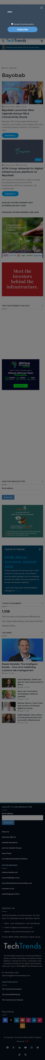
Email (10, 12)
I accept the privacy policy (23, 24)
